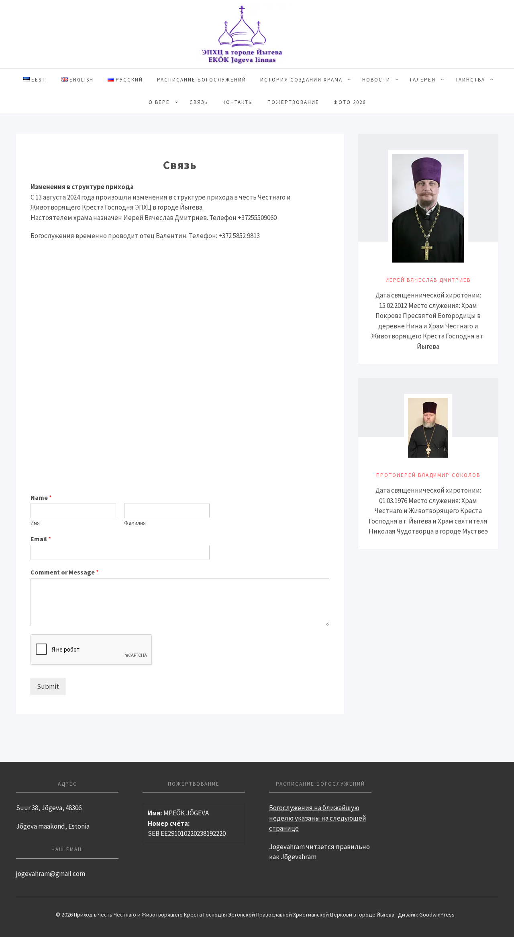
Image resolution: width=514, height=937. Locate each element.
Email (41, 539)
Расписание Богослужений (201, 79)
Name (41, 497)
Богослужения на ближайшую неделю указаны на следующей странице (317, 818)
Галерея (423, 79)
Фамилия (135, 523)
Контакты (237, 102)
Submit (48, 686)
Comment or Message (65, 572)
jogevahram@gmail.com (50, 873)
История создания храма (301, 79)
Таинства (470, 79)
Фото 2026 (349, 102)
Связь (199, 102)
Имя (35, 523)
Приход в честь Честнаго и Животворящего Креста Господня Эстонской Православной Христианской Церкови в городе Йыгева (257, 34)
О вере (159, 102)
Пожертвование (293, 102)
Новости (376, 79)
